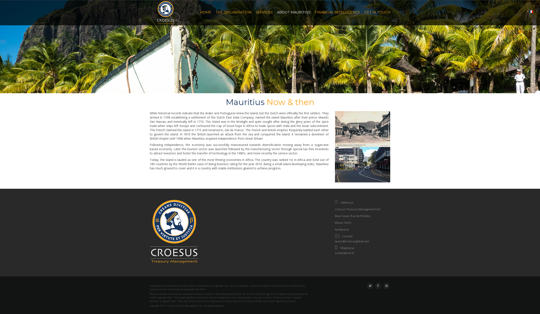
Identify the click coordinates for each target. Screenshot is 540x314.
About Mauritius (294, 12)
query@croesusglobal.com (352, 241)
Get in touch (377, 12)
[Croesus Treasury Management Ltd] (165, 12)
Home (205, 12)
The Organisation (233, 12)
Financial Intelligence (337, 12)
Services (264, 12)
